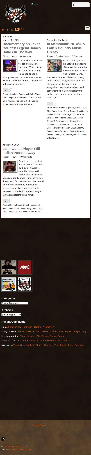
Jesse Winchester (75, 118)
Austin (5, 205)
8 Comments (25, 56)
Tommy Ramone (77, 131)
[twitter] (3, 29)
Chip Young (52, 111)
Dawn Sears (63, 111)
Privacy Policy (39, 425)
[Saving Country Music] (15, 23)
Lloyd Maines (8, 101)
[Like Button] (6, 90)
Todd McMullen (16, 104)
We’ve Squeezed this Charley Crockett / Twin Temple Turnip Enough (52, 331)
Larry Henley (70, 121)
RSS (21, 29)
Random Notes (62, 56)
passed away (25, 208)
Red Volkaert (21, 101)
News (14, 56)
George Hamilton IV (78, 111)
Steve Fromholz (61, 131)
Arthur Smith (52, 108)
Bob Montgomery (66, 108)
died (4, 208)
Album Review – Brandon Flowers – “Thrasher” (30, 327)
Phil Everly (59, 128)
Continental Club (26, 94)
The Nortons (8, 212)
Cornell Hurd (28, 205)
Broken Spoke (15, 205)
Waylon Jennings (54, 134)
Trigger (6, 56)
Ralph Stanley (71, 128)
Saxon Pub (37, 208)
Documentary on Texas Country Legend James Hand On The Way (22, 48)
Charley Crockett (10, 94)
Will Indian (28, 104)
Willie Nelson (53, 138)
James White (35, 98)
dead (37, 205)
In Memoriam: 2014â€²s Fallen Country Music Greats (66, 48)
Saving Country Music (13, 446)
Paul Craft (72, 124)
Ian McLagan (66, 114)
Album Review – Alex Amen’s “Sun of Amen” (42, 336)
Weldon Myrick (69, 134)
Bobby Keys (80, 108)
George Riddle (53, 114)
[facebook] (7, 29)
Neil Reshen (61, 124)
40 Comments (26, 157)
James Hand (22, 98)
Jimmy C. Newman (55, 121)
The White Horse (22, 212)
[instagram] (12, 29)
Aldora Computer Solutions (20, 450)
